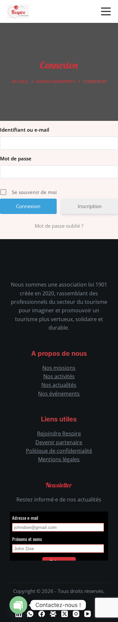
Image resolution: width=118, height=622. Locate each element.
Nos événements (59, 393)
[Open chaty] (18, 605)
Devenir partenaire (58, 442)
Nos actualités (58, 384)
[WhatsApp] (30, 614)
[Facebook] (41, 614)
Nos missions (58, 367)
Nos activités (59, 376)
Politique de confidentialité (59, 450)
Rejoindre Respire (59, 433)
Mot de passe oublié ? (59, 225)
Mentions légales (59, 459)
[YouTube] (87, 614)
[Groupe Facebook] (53, 614)
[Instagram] (76, 614)
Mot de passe (15, 158)
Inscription (90, 206)
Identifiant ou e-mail (24, 129)
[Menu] (106, 11)
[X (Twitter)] (64, 614)
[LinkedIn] (18, 614)
